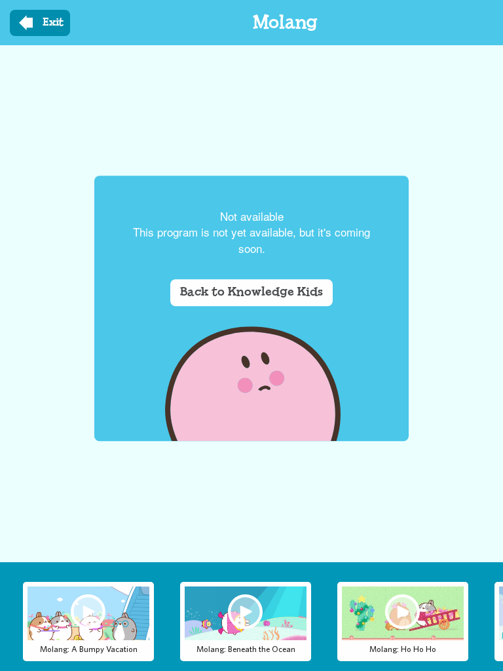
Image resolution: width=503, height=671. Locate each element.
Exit (53, 22)
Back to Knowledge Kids (251, 292)
